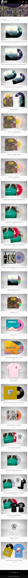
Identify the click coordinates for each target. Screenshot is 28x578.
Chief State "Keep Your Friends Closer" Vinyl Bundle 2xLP (14, 244)
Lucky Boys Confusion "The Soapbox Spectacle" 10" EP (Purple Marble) (14, 267)
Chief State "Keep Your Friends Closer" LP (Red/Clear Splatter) (14, 199)
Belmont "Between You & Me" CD (14, 289)
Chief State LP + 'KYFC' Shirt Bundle (14, 447)
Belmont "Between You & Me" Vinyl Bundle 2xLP (14, 86)
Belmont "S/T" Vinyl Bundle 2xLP (14, 132)
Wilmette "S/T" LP (14, 335)
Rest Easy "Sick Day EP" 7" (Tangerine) (14, 425)
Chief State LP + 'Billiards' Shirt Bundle (14, 515)
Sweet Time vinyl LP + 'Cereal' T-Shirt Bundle (14, 560)
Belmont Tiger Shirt (14, 380)
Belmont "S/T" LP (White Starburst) (14, 154)
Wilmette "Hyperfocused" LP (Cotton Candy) (14, 357)
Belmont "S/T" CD (14, 312)
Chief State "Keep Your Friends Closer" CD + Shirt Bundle (14, 492)
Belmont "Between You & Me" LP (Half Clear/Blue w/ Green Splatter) (14, 41)
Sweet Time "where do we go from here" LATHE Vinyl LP (14, 402)
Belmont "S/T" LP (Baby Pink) (14, 177)
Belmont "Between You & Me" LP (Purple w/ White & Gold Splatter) (14, 64)
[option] (14, 10)
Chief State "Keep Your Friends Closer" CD (14, 470)
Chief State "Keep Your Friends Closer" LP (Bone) (14, 222)
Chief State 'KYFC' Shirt (14, 538)
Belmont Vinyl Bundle (14, 109)
